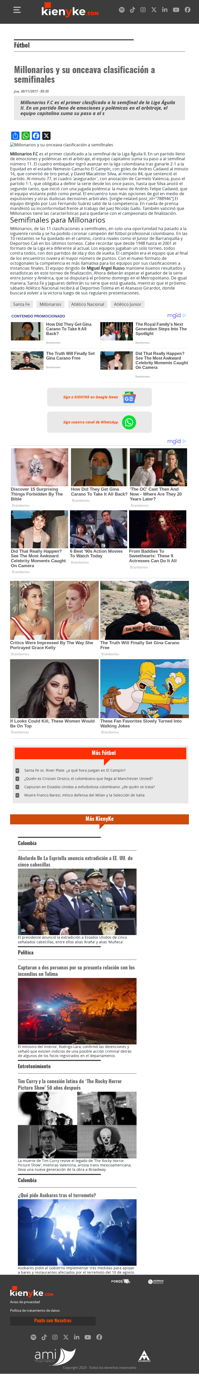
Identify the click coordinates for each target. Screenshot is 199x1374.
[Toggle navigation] (17, 10)
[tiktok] (132, 11)
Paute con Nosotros (53, 1321)
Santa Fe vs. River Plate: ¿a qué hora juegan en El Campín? (74, 770)
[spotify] (122, 11)
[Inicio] (70, 10)
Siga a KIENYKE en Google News (91, 397)
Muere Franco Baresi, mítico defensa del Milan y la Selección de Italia (84, 795)
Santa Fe (21, 304)
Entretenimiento (34, 1066)
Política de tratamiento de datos (35, 1310)
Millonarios (50, 304)
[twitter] (154, 11)
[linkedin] (164, 11)
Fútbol (22, 46)
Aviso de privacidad (25, 1302)
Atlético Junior (127, 304)
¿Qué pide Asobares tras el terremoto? (57, 1195)
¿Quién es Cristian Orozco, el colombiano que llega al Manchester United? (88, 778)
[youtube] (176, 11)
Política (25, 953)
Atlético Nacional (87, 304)
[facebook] (187, 11)
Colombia (27, 843)
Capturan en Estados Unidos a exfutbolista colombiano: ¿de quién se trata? (89, 786)
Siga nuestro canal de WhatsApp (91, 422)
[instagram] (143, 11)
